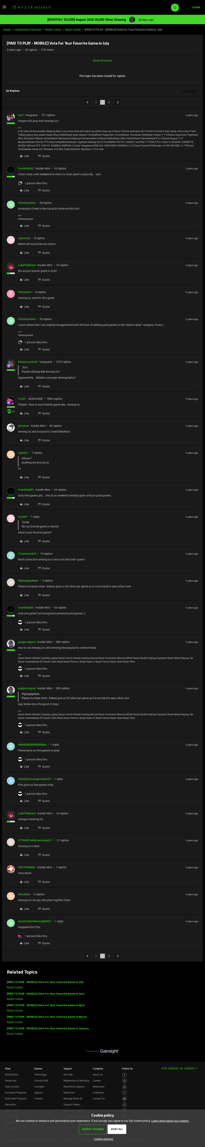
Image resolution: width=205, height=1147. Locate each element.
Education (10, 1104)
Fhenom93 (24, 292)
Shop (8, 1068)
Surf (20, 115)
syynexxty (24, 238)
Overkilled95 (26, 168)
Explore (38, 1068)
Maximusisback (28, 362)
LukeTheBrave (27, 265)
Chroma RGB (41, 1080)
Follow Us (127, 1068)
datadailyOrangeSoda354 (34, 779)
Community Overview (27, 29)
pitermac (23, 426)
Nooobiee (24, 894)
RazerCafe (10, 1080)
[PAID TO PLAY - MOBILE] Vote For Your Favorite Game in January (48, 1028)
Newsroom (98, 1086)
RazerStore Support (73, 1086)
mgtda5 (23, 453)
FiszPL (22, 399)
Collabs (38, 1098)
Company (98, 1068)
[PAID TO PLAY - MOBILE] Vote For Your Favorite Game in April (46, 1005)
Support (67, 1068)
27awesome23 (27, 553)
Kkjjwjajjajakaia (28, 580)
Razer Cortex (53, 29)
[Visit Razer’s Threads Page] (124, 1086)
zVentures (98, 1092)
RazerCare (69, 1092)
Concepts (39, 1086)
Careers (97, 1080)
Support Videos (71, 1104)
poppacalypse (27, 642)
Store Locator (12, 1086)
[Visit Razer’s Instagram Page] (124, 1080)
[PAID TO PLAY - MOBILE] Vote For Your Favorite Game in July (45, 982)
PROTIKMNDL (27, 867)
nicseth (22, 516)
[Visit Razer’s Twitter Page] (124, 1092)
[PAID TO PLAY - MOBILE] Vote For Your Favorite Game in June (45, 994)
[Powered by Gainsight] (102, 1052)
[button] (4, 8)
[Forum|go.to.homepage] (31, 8)
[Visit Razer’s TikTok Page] (124, 1104)
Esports (38, 1092)
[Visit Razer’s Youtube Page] (124, 1098)
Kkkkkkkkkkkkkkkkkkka (32, 744)
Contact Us (99, 1098)
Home (7, 29)
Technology (40, 1074)
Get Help (68, 1074)
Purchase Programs (15, 1092)
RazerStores (11, 1074)
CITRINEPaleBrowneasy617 (35, 840)
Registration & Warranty (76, 1080)
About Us (98, 1074)
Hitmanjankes (27, 203)
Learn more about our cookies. (170, 1121)
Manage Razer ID (72, 1098)
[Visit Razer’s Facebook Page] (124, 1075)
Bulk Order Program (15, 1098)
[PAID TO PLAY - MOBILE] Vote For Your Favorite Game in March (47, 1017)
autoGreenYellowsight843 (34, 921)
